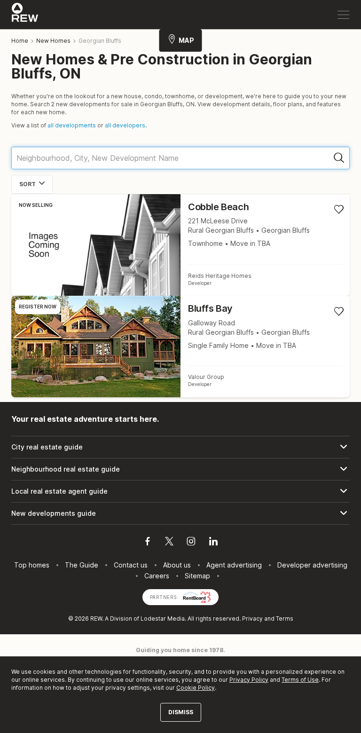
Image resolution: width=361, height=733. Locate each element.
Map (186, 40)
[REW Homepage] (25, 14)
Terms (284, 618)
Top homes (31, 565)
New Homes (53, 40)
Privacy (252, 618)
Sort (27, 184)
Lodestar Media (163, 618)
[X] (169, 542)
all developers (125, 125)
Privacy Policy (248, 679)
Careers (156, 576)
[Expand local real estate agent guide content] (180, 491)
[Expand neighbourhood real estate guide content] (180, 469)
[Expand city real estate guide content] (180, 447)
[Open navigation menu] (343, 15)
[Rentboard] (197, 596)
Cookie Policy (195, 687)
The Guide (81, 565)
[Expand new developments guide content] (180, 513)
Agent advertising (234, 565)
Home (19, 40)
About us (177, 565)
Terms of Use (300, 679)
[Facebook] (147, 542)
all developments (71, 125)
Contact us (131, 565)
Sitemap (197, 576)
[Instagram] (191, 542)
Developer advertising (312, 565)
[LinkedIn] (213, 542)
